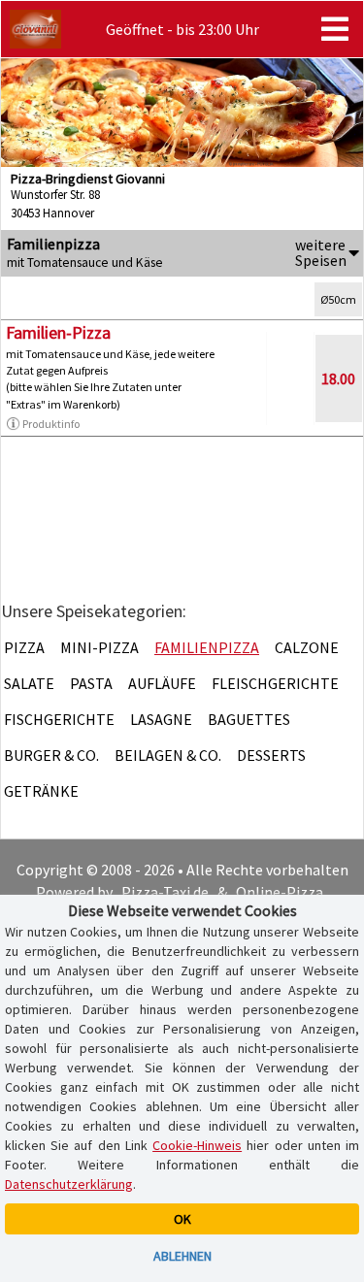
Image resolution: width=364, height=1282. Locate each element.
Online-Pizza (279, 892)
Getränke (41, 791)
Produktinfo (51, 423)
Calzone (307, 647)
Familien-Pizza (58, 332)
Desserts (271, 755)
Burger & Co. (51, 755)
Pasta (91, 683)
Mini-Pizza (99, 647)
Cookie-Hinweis (197, 1145)
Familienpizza (206, 647)
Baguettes (249, 719)
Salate (29, 683)
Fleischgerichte (275, 683)
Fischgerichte (59, 719)
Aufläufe (162, 683)
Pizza (24, 647)
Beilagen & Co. (168, 755)
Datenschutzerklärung (69, 1184)
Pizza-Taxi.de (165, 892)
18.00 (338, 378)
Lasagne (161, 719)
